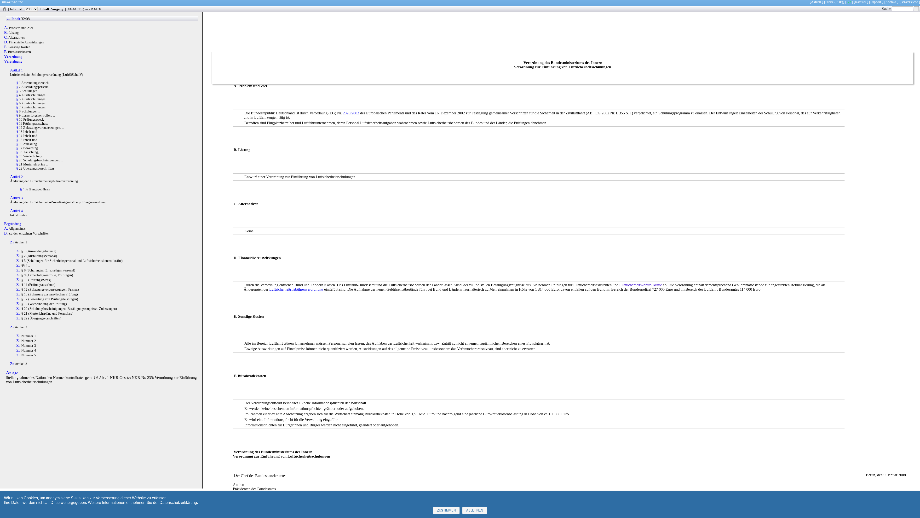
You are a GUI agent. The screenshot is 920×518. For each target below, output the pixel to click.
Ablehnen (474, 510)
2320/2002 (351, 113)
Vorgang (57, 9)
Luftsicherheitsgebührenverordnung (296, 289)
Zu (12, 242)
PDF (80, 9)
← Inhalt (13, 19)
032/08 (72, 9)
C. (6, 37)
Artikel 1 (16, 70)
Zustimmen (446, 510)
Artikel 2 (16, 177)
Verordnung (13, 57)
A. (6, 28)
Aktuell (816, 2)
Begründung (12, 224)
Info (13, 9)
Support (875, 2)
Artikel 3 (16, 198)
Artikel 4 (16, 211)
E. (5, 47)
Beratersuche (909, 2)
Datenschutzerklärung (178, 502)
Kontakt (891, 2)
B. (6, 33)
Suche (887, 8)
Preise (829, 2)
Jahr (21, 9)
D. (6, 42)
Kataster (860, 2)
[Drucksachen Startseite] (4, 9)
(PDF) (838, 2)
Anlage (12, 373)
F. (5, 52)
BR (848, 2)
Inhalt (44, 9)
